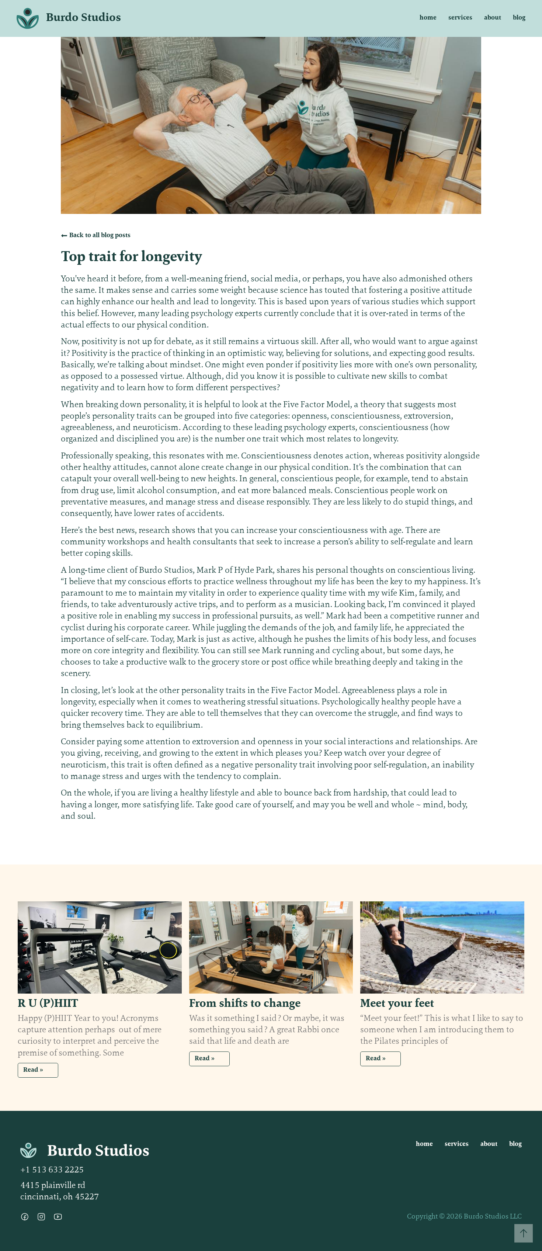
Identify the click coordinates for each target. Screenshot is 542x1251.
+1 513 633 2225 (52, 1170)
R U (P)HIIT (48, 1004)
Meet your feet (397, 1004)
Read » (33, 1070)
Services (460, 18)
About (492, 18)
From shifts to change (244, 1004)
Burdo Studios (83, 18)
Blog (519, 18)
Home (428, 18)
